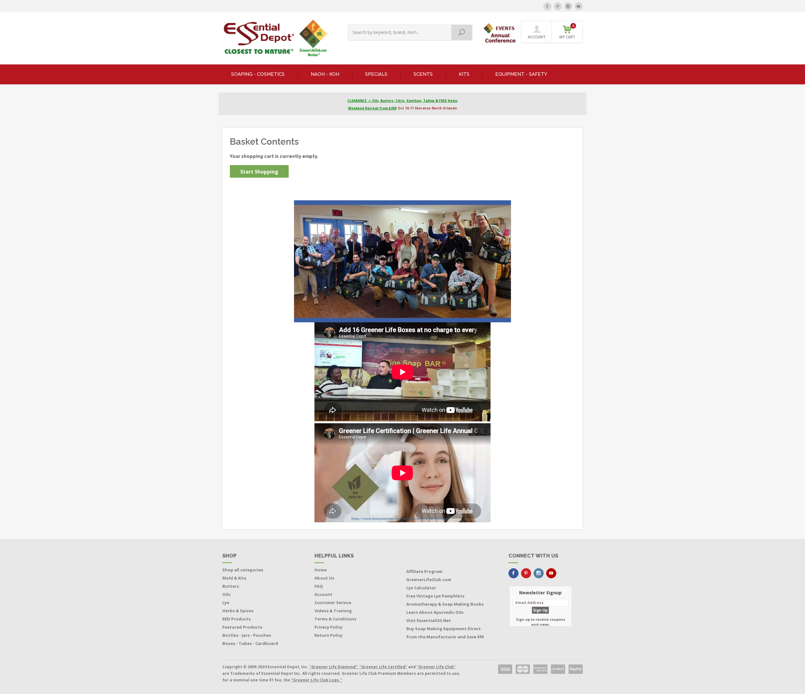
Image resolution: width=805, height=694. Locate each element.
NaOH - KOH (325, 74)
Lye (225, 602)
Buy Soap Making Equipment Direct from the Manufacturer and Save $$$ (445, 633)
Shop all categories (242, 570)
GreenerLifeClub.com (428, 579)
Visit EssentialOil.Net (428, 620)
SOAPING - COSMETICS (258, 74)
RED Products (236, 619)
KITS (464, 74)
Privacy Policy (328, 627)
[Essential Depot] (274, 38)
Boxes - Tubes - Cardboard (250, 643)
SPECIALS (376, 74)
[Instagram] (568, 6)
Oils (226, 594)
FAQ (318, 586)
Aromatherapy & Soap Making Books (445, 604)
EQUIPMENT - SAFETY (521, 74)
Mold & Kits (234, 578)
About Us (324, 578)
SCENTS (423, 74)
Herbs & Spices (237, 610)
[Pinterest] (558, 6)
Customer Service (332, 602)
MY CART (567, 32)
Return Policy (328, 635)
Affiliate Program (424, 571)
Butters (230, 586)
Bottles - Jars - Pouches (246, 635)
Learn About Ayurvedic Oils (435, 612)
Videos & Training (333, 610)
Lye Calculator (421, 588)
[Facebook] (547, 6)
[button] (500, 31)
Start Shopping (259, 171)
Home (320, 570)
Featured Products (242, 627)
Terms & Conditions (335, 619)
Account (323, 594)
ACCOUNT (537, 37)
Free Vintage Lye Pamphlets (435, 596)
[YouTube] (579, 6)
